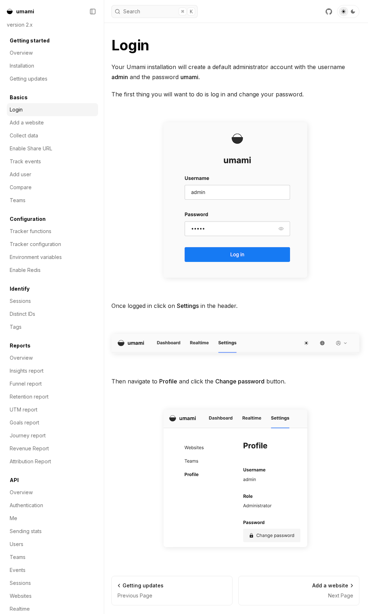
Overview (21, 53)
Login (16, 109)
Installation (22, 66)
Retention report (29, 397)
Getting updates (28, 79)
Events (18, 570)
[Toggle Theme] (348, 11)
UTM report (23, 409)
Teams (18, 200)
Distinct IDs (22, 314)
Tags (16, 327)
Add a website (27, 122)
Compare (21, 187)
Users (16, 544)
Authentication (26, 505)
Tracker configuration (35, 244)
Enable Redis (25, 270)
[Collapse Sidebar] (92, 11)
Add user (20, 174)
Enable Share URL (31, 148)
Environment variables (36, 257)
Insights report (26, 371)
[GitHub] (328, 11)
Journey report (28, 435)
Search (158, 11)
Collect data (24, 135)
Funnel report (26, 384)
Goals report (24, 422)
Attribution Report (30, 461)
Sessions (20, 301)
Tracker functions (30, 231)
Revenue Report (29, 448)
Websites (21, 596)
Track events (25, 161)
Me (13, 518)
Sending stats (26, 531)
